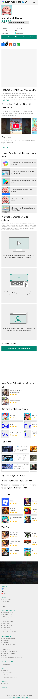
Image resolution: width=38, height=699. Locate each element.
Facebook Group (7, 602)
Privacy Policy (20, 697)
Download (5, 683)
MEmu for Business (8, 690)
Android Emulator (7, 672)
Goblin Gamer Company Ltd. (18, 22)
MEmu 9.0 (5, 675)
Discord (5, 604)
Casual (3, 22)
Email (4, 606)
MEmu (14, 2)
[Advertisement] (19, 68)
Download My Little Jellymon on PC (20, 37)
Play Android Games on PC (10, 677)
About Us (5, 670)
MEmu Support (6, 599)
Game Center (6, 664)
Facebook (5, 589)
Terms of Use (11, 697)
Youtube (5, 593)
